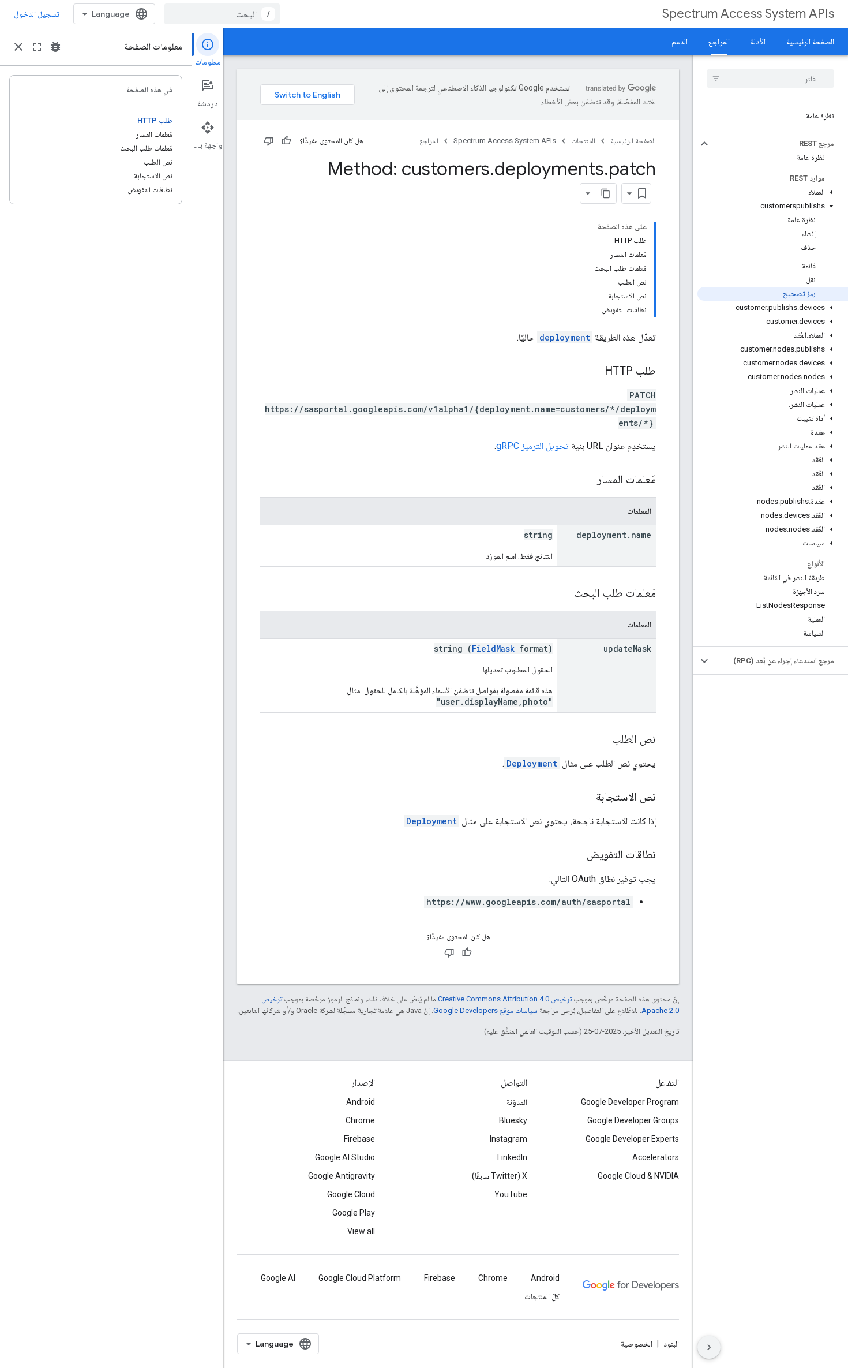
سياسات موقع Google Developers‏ (485, 1010)
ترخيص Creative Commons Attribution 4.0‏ (505, 999)
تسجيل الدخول (36, 13)
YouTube (510, 1194)
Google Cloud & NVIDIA (638, 1175)
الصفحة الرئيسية (810, 41)
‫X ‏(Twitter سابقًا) (499, 1175)
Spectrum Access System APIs (748, 13)
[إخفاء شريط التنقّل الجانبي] (709, 1347)
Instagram (508, 1138)
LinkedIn (512, 1157)
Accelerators (655, 1157)
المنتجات (583, 140)
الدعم (679, 41)
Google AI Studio (345, 1157)
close (18, 47)
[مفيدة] (286, 140)
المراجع (719, 41)
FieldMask (493, 648)
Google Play (353, 1212)
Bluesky (513, 1120)
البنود (671, 1343)
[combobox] (222, 13)
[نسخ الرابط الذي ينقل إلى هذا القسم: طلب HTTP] (593, 372)
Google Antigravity (341, 1175)
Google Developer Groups (633, 1120)
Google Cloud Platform (359, 1278)
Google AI (278, 1278)
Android (360, 1102)
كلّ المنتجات (542, 1296)
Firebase (359, 1138)
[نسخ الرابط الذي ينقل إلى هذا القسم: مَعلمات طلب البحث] (562, 594)
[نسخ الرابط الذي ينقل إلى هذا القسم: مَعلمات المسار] (585, 480)
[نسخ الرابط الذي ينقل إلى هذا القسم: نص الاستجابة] (584, 798)
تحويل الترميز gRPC (532, 445)
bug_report (55, 47)
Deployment (531, 763)
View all (361, 1231)
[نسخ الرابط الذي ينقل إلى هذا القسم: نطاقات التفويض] (575, 855)
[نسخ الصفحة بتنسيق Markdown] (605, 193)
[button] (779, 144)
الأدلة (758, 41)
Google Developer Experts (632, 1138)
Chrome (360, 1120)
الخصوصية (636, 1343)
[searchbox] (770, 78)
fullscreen (37, 47)
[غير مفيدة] (268, 140)
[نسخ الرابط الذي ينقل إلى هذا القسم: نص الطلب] (600, 740)
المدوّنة (516, 1102)
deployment (564, 337)
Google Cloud (351, 1194)
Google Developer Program (630, 1102)
